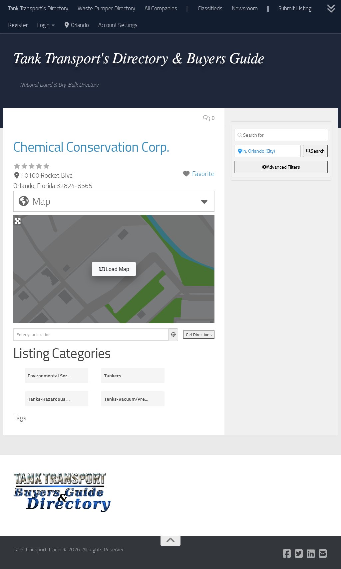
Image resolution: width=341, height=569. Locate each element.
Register (18, 25)
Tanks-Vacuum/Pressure (126, 398)
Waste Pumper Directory (106, 8)
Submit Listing (294, 8)
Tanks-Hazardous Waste (50, 398)
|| (187, 8)
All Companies (161, 8)
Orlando (79, 25)
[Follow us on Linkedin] (311, 553)
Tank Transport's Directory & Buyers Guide (138, 57)
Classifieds (210, 8)
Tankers (112, 375)
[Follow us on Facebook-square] (287, 553)
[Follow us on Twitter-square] (299, 553)
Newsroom (245, 8)
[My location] (173, 334)
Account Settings (118, 25)
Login (43, 25)
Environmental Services (50, 375)
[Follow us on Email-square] (323, 553)
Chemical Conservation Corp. (91, 146)
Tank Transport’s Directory (38, 8)
